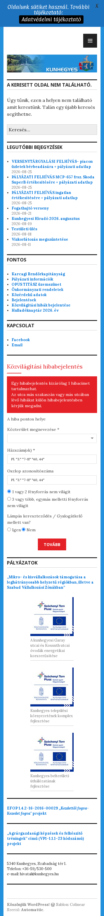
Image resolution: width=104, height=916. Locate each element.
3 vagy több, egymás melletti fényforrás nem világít (47, 502)
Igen (16, 529)
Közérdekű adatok (29, 294)
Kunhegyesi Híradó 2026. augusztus (46, 218)
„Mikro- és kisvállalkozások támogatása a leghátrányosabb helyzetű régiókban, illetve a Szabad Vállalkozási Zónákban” (50, 582)
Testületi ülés (24, 229)
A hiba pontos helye (26, 419)
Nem (30, 529)
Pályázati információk (32, 279)
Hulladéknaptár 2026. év (35, 310)
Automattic (32, 909)
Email (17, 345)
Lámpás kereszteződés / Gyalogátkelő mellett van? (44, 519)
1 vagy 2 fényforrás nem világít (40, 491)
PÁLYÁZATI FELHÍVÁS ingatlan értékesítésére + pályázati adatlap (45, 195)
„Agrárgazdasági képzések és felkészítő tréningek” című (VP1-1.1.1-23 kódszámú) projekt (45, 838)
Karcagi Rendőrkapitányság (38, 274)
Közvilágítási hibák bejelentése (41, 305)
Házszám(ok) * (21, 450)
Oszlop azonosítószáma (30, 471)
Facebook (21, 339)
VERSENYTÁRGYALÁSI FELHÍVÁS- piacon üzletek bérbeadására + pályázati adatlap (52, 164)
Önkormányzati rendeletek (37, 289)
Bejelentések (24, 300)
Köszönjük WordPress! (28, 904)
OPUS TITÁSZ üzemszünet (36, 284)
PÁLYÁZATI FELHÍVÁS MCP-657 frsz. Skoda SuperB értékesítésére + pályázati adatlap (53, 180)
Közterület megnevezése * (33, 429)
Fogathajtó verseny (30, 208)
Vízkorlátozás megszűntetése (40, 239)
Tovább (52, 544)
